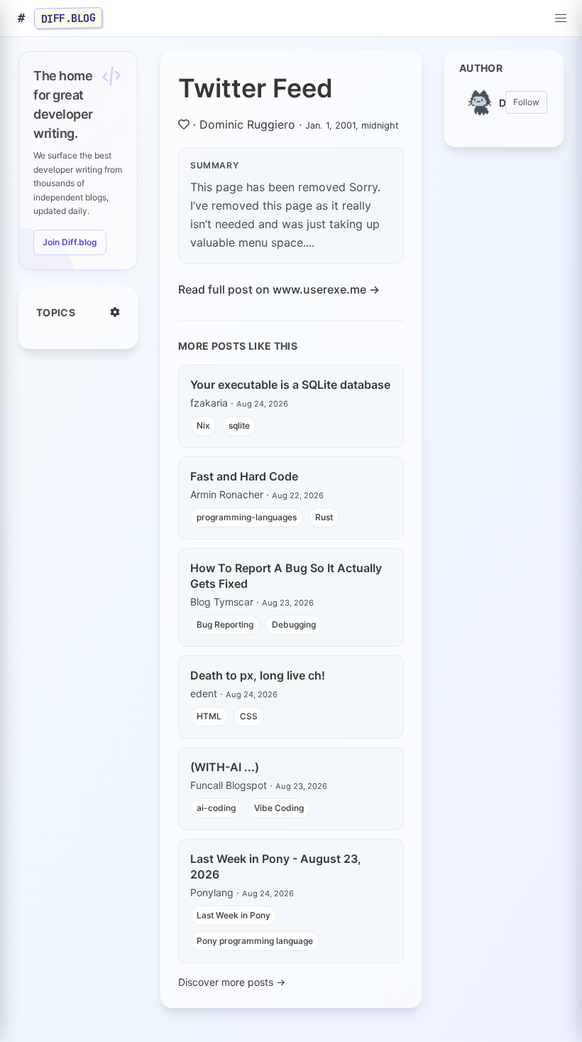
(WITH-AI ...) (224, 767)
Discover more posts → (231, 982)
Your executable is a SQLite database (290, 384)
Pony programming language (255, 940)
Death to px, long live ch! (257, 675)
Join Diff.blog (70, 242)
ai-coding (216, 807)
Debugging (294, 624)
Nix (203, 425)
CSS (249, 716)
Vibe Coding (279, 807)
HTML (209, 716)
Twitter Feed (255, 88)
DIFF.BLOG (68, 18)
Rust (324, 517)
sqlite (239, 425)
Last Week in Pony (233, 915)
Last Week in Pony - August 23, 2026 (275, 866)
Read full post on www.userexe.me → (279, 289)
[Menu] (560, 18)
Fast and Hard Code (244, 476)
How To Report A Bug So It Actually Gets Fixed (286, 576)
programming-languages (247, 517)
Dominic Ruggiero (247, 124)
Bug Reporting (225, 624)
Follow (526, 102)
